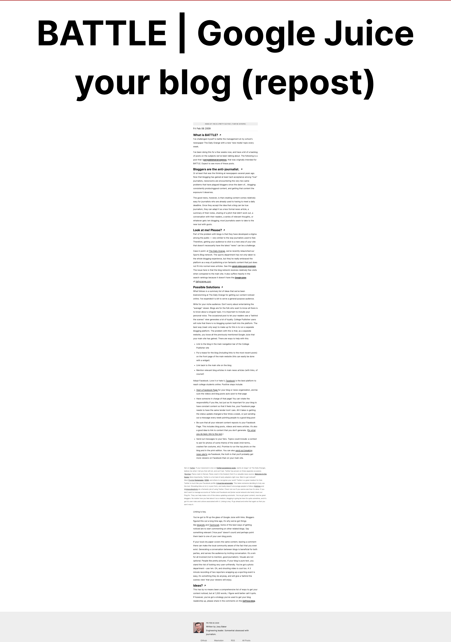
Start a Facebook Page (207, 390)
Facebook (230, 380)
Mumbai (188, 474)
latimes (258, 486)
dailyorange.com (203, 281)
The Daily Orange (217, 251)
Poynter (191, 480)
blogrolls (201, 525)
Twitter (192, 468)
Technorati (214, 525)
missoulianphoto (192, 489)
